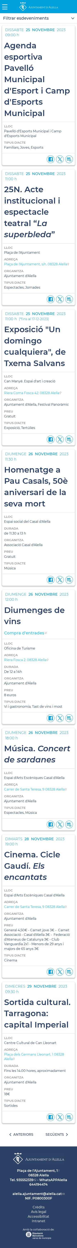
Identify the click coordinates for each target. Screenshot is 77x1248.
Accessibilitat (38, 1216)
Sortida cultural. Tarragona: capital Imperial (37, 1013)
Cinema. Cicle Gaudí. (32, 866)
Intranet (38, 1221)
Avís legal (38, 1212)
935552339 (24, 1180)
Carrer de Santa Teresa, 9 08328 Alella (34, 789)
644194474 (38, 1184)
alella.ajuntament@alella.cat (37, 1194)
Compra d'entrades (24, 633)
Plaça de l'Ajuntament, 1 (37, 1171)
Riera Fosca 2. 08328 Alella (25, 660)
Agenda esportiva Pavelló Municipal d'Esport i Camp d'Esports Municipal (37, 79)
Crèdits (39, 1207)
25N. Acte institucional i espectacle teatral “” (32, 211)
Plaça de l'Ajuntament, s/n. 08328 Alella (35, 264)
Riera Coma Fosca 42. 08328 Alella (31, 393)
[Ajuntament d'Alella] (38, 11)
